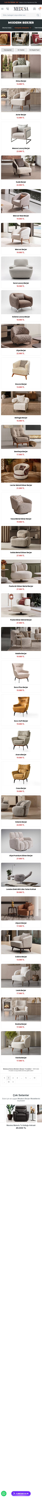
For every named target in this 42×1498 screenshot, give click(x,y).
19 (8, 1082)
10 (34, 1078)
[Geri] (4, 1078)
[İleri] (13, 1082)
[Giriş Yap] (34, 8)
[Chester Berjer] (20, 39)
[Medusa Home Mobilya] (21, 9)
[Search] (38, 15)
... (21, 1078)
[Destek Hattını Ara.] (7, 8)
